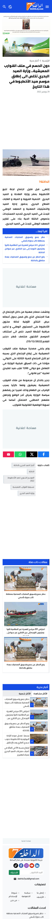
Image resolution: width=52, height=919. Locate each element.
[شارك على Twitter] (32, 454)
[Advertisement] (26, 121)
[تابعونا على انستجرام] (26, 865)
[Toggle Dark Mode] (10, 6)
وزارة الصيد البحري (27, 493)
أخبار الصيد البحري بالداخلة (24, 465)
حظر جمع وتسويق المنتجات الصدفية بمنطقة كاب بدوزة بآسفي (25, 239)
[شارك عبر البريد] (8, 454)
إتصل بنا (40, 893)
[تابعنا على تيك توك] (15, 865)
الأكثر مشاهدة (40, 693)
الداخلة (31, 471)
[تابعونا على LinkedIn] (37, 865)
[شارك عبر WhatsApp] (20, 454)
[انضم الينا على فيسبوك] (21, 865)
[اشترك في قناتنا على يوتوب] (31, 865)
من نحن (13, 900)
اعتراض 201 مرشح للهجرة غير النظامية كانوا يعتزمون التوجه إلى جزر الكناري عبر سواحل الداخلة (25, 248)
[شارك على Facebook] (43, 454)
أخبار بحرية (34, 60)
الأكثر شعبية (25, 693)
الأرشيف (40, 897)
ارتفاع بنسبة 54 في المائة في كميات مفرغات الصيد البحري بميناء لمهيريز (16, 751)
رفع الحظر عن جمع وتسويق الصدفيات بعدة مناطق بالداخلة (25, 258)
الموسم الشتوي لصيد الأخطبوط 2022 (21, 479)
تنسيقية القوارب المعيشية (23, 487)
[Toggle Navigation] (48, 6)
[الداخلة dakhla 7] (26, 853)
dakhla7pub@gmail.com (28, 878)
